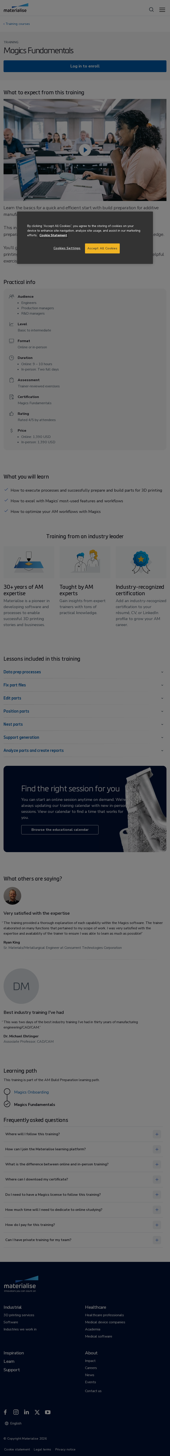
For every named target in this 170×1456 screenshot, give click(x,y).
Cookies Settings (67, 248)
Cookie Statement (53, 235)
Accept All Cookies (102, 248)
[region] (85, 238)
